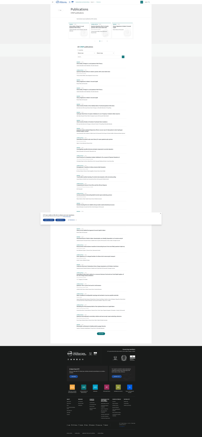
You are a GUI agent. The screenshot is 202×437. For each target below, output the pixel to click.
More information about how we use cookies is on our (57, 216)
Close (160, 213)
